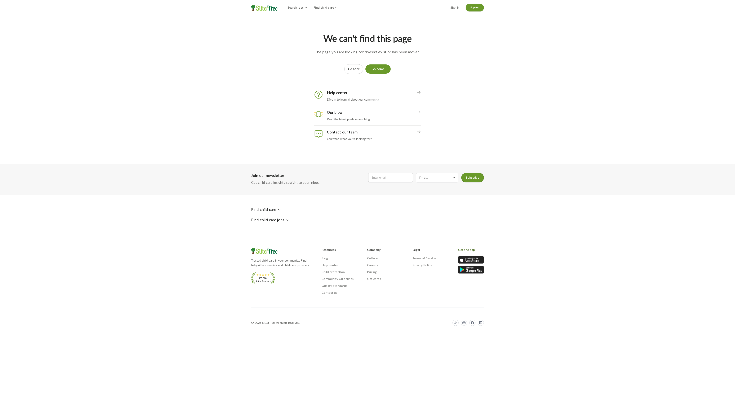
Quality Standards (334, 285)
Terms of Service (424, 258)
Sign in (455, 7)
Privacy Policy (422, 265)
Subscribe (472, 177)
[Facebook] (472, 323)
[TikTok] (455, 323)
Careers (372, 265)
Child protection (333, 272)
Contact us (329, 292)
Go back (353, 69)
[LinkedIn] (481, 323)
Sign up (474, 7)
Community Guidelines (338, 278)
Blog (325, 258)
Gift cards (374, 278)
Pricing (372, 272)
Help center (330, 265)
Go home (378, 69)
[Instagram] (464, 323)
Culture (372, 258)
